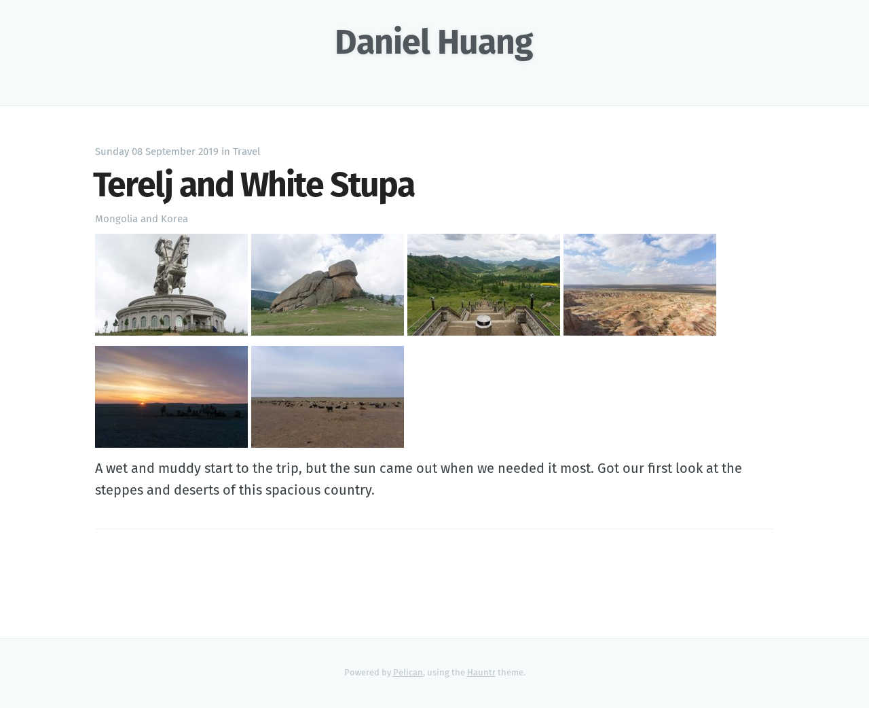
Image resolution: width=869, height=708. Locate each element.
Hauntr (481, 673)
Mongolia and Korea (141, 219)
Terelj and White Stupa (253, 187)
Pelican (408, 673)
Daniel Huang (434, 44)
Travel (246, 152)
